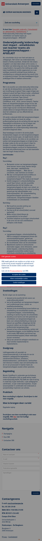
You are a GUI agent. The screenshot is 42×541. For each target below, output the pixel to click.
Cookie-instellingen (19, 282)
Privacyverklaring (16, 271)
